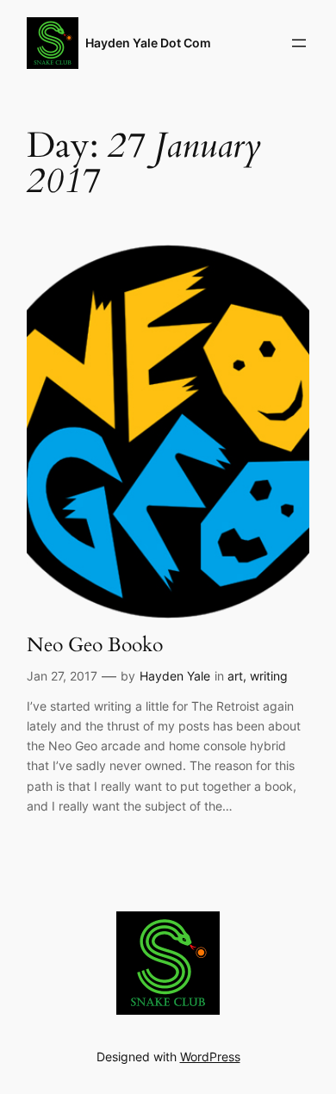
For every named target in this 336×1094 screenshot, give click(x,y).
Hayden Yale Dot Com (148, 42)
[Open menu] (299, 43)
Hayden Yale (175, 675)
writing (269, 675)
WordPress (210, 1056)
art (235, 675)
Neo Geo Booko (95, 644)
